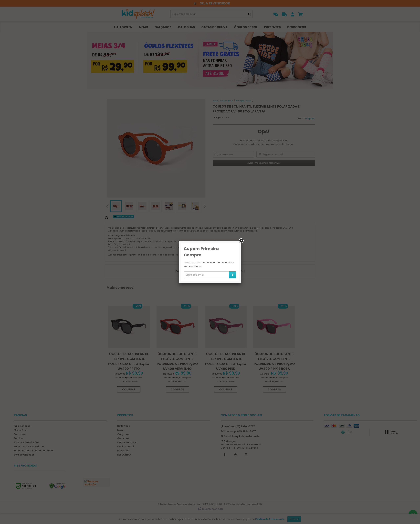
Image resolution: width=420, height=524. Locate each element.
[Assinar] (232, 274)
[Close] (241, 241)
